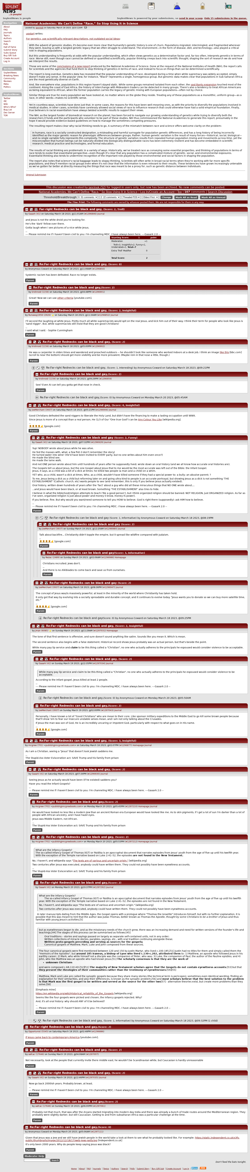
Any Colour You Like (150, 419)
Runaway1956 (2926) (39, 315)
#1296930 (93, 774)
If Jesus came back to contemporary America (53, 1037)
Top (179, 191)
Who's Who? (10, 107)
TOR (6, 115)
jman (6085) (41, 630)
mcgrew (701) (35, 745)
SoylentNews (12, 9)
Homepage (120, 557)
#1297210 (131, 806)
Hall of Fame (10, 47)
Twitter (7, 98)
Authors (8, 38)
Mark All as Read (186, 197)
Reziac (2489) (53, 557)
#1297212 (131, 841)
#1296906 (101, 410)
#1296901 (98, 292)
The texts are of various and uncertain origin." (100, 860)
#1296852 (103, 315)
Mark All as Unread (213, 197)
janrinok (39, 28)
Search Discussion (220, 191)
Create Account (11, 58)
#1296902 (98, 346)
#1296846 (90, 214)
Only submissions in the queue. (225, 18)
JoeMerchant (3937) (42, 410)
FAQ (5, 30)
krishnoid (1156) (40, 292)
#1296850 (98, 269)
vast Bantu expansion (203, 84)
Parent (30, 280)
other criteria (65, 298)
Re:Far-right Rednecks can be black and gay (79, 437)
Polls (6, 44)
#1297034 (98, 663)
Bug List (8, 110)
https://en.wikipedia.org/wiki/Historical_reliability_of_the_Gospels (75, 993)
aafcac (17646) (36, 1054)
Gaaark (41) (34, 214)
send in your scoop (191, 18)
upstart (30, 33)
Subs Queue (10, 53)
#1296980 (110, 529)
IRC (5, 101)
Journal (100, 214)
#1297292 (99, 887)
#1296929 (97, 442)
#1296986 (107, 557)
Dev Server (9, 112)
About (7, 27)
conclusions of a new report (73, 66)
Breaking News (11, 75)
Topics (7, 35)
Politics (7, 87)
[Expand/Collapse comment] (26, 209)
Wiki (6, 104)
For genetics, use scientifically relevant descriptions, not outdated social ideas (73, 38)
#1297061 (99, 1106)
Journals (8, 32)
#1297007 (92, 1054)
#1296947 (108, 587)
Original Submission (36, 175)
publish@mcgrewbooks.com (60, 745)
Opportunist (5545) (38, 1031)
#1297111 (97, 1132)
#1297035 (91, 1077)
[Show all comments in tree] (36, 209)
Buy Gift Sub (10, 55)
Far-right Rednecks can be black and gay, (70, 209)
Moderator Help (34, 1156)
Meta (6, 84)
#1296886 (97, 1031)
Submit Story (10, 50)
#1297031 (99, 630)
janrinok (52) (97, 187)
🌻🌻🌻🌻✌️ (36, 426)
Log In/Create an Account (157, 191)
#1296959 (105, 379)
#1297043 (107, 710)
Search (7, 41)
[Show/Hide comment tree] (31, 209)
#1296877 (125, 745)
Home (74, 1169)
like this (224, 352)
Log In (7, 61)
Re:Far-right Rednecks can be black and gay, (73, 264)
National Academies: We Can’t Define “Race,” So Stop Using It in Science (82, 23)
